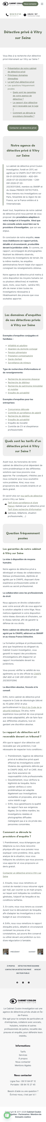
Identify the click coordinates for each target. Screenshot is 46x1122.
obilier (15, 389)
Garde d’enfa (14, 359)
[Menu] (42, 4)
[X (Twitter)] (23, 982)
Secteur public (23, 973)
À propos (11, 966)
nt (21, 359)
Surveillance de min (17, 362)
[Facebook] (17, 982)
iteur (27, 382)
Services (23, 1055)
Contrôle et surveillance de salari (24, 412)
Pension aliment (15, 352)
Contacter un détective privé (18, 969)
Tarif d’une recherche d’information (24, 509)
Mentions (19, 1065)
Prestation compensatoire (20, 355)
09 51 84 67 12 (14, 16)
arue (37, 379)
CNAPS (37, 673)
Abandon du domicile (18, 349)
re (26, 345)
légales (27, 1065)
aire (25, 352)
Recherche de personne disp (21, 379)
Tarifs (23, 1051)
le (28, 409)
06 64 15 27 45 (15, 14)
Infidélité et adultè (16, 345)
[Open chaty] (7, 1113)
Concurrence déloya (17, 409)
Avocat (37, 969)
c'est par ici (29, 1094)
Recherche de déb (16, 382)
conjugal (33, 349)
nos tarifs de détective (31, 495)
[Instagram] (29, 982)
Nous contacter (30, 4)
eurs (29, 362)
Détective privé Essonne (28, 966)
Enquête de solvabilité (18, 392)
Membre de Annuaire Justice (28, 1115)
